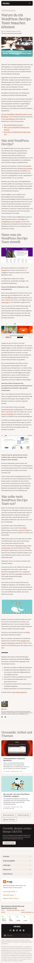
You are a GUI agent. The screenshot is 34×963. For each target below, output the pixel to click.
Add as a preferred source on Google (12, 33)
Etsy (9, 295)
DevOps (3, 270)
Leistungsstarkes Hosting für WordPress (14, 759)
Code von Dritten (24, 530)
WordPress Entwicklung (8, 10)
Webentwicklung (8, 815)
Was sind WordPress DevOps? (13, 125)
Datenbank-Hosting (8, 895)
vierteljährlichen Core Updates (11, 222)
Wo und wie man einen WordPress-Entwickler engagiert (16, 795)
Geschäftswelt (10, 119)
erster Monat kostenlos (19, 692)
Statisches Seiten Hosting (10, 898)
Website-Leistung (23, 815)
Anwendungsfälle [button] (9, 861)
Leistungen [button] (6, 865)
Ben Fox (3, 31)
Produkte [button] (6, 856)
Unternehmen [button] (8, 874)
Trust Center (3, 911)
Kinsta (28, 632)
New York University (26, 168)
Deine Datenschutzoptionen (27, 911)
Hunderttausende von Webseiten (12, 409)
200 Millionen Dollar (11, 298)
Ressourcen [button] (7, 869)
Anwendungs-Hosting (9, 891)
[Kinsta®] (6, 3)
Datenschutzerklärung (13, 910)
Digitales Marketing (9, 819)
